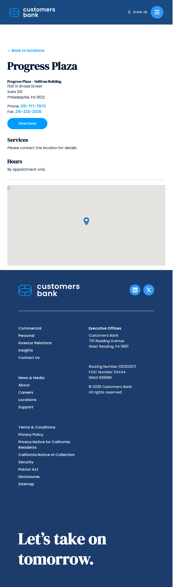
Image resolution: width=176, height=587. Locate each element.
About (24, 385)
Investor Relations (35, 343)
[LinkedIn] (134, 289)
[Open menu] (157, 12)
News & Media (31, 377)
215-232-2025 (28, 111)
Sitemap (26, 484)
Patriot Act (28, 469)
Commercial (29, 328)
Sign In (140, 12)
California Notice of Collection (46, 454)
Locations (27, 399)
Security (25, 462)
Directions (27, 123)
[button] (86, 221)
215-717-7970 (33, 106)
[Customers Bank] (32, 12)
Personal (26, 335)
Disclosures (29, 476)
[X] (148, 289)
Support (25, 407)
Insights (25, 350)
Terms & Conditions (36, 427)
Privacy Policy (30, 434)
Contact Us (29, 357)
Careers (25, 392)
